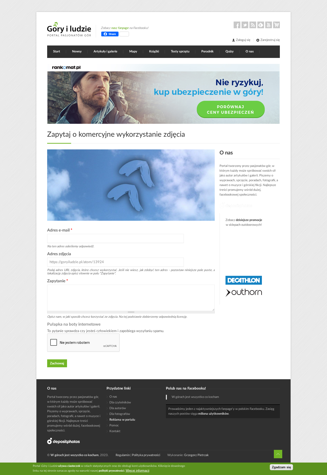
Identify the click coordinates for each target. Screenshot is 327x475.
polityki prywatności (111, 470)
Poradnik (207, 51)
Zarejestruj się (270, 40)
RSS (252, 25)
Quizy (230, 51)
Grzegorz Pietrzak (196, 455)
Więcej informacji (137, 470)
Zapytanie (57, 281)
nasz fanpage (120, 28)
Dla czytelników (120, 402)
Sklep (276, 25)
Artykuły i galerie (105, 51)
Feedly (260, 25)
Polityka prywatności (146, 455)
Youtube (268, 25)
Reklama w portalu (122, 419)
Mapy (133, 51)
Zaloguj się (243, 40)
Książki (154, 51)
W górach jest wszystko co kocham (195, 397)
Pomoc (114, 425)
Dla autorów (117, 408)
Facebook (237, 25)
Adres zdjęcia (59, 254)
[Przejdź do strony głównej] (69, 29)
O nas (250, 51)
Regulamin (123, 455)
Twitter (245, 25)
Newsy (77, 51)
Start (56, 51)
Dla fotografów (119, 414)
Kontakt (114, 431)
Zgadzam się (281, 467)
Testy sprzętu (180, 51)
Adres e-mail (59, 230)
